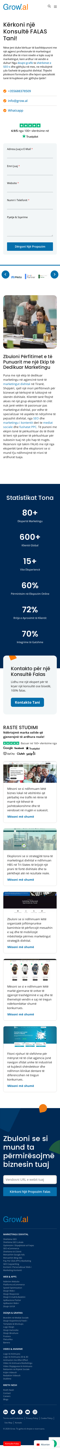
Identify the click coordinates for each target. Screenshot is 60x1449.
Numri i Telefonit (18, 200)
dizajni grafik (25, 63)
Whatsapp (15, 110)
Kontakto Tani (27, 702)
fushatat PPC (27, 427)
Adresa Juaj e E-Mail (20, 149)
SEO (36, 418)
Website (13, 183)
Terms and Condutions (13, 1418)
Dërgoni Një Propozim (30, 246)
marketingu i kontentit (18, 423)
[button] (49, 6)
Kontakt (18, 1422)
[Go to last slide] (5, 274)
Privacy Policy (32, 1418)
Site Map (8, 1422)
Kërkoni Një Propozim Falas (30, 1191)
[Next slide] (54, 274)
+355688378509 (19, 91)
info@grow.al (18, 101)
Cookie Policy (46, 1418)
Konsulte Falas (12, 1443)
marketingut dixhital (16, 384)
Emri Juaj (13, 166)
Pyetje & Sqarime (17, 217)
